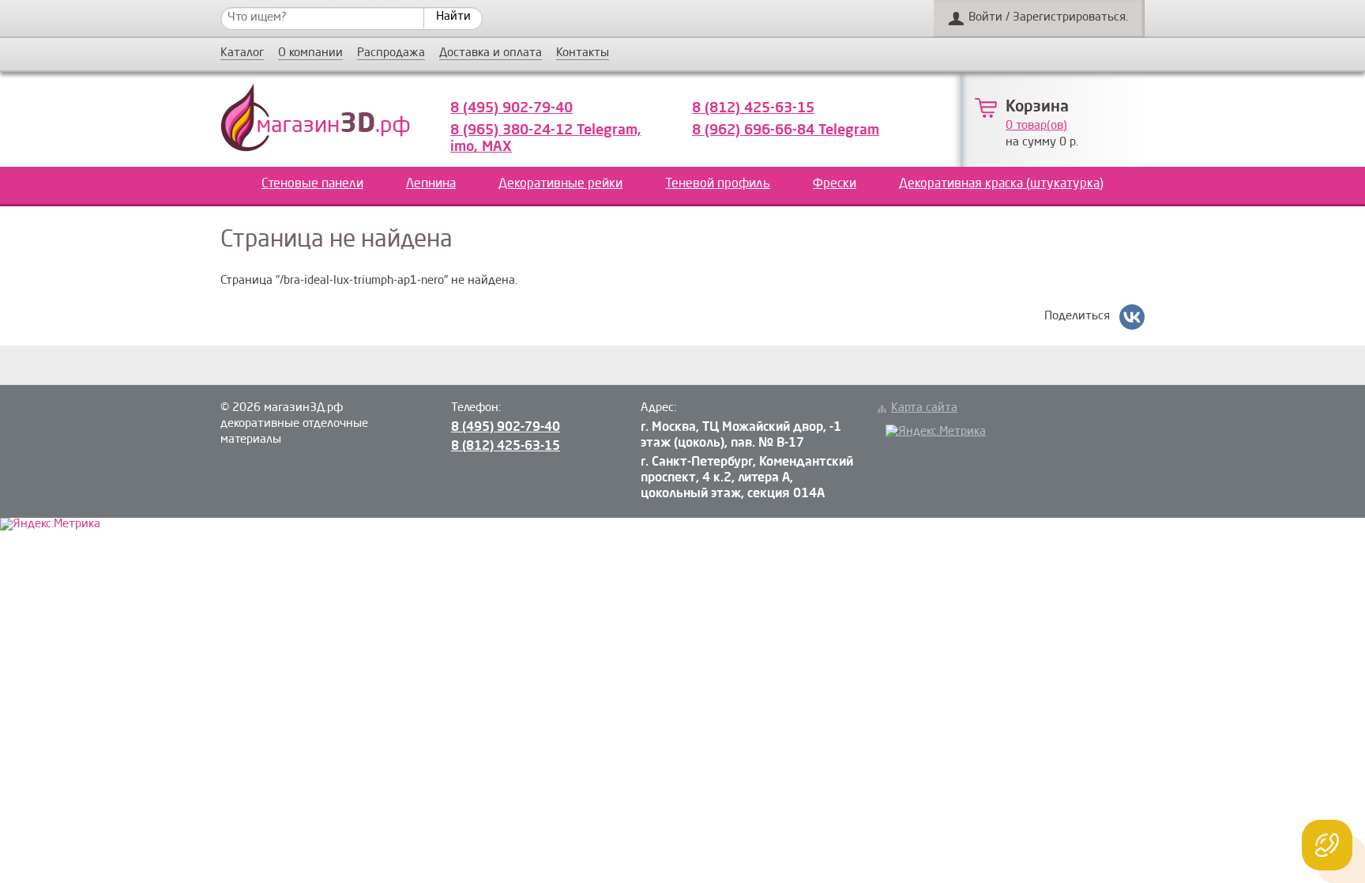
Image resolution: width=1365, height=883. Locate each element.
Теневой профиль (717, 184)
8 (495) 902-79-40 (511, 108)
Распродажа (391, 53)
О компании (310, 53)
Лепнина (431, 184)
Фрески (834, 184)
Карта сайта (924, 408)
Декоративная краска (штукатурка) (1001, 184)
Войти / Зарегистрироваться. (1048, 18)
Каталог (242, 53)
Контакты (582, 53)
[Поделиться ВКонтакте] (1132, 317)
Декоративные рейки (560, 184)
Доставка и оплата (490, 53)
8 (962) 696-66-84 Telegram (785, 130)
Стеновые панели (312, 184)
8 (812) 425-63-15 (753, 108)
